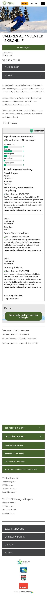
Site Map (9, 545)
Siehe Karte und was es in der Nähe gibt (23, 316)
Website (8, 75)
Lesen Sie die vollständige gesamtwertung (22, 210)
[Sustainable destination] (23, 562)
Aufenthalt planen (15, 461)
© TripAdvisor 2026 (11, 299)
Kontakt (9, 553)
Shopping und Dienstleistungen (21, 469)
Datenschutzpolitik (14, 537)
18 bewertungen (28, 140)
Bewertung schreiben (13, 295)
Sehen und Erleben (14, 454)
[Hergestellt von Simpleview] (23, 592)
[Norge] (23, 586)
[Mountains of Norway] (23, 578)
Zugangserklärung (14, 529)
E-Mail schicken (12, 67)
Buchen (24, 3)
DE (31, 3)
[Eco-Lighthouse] (23, 570)
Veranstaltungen (14, 446)
